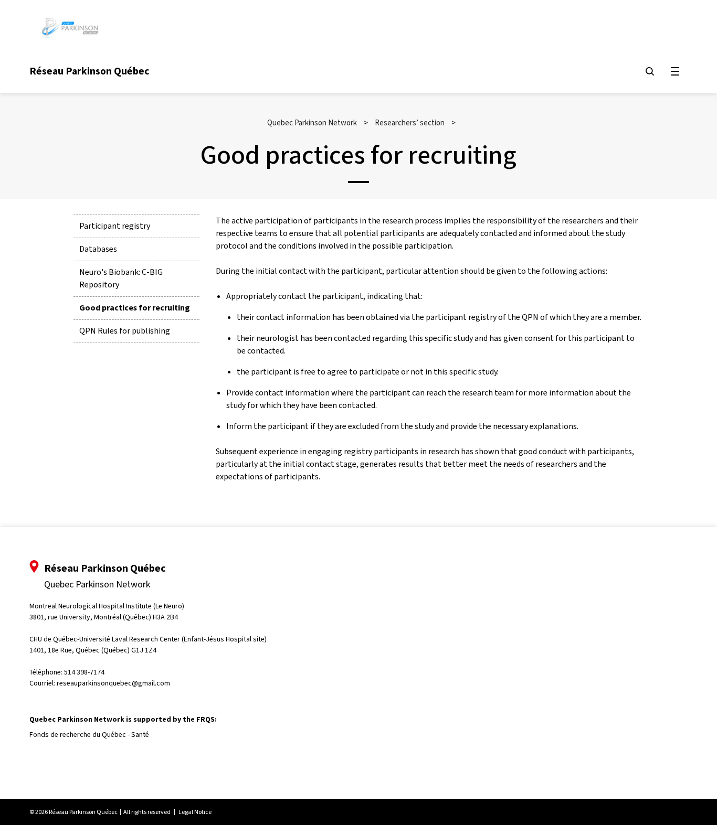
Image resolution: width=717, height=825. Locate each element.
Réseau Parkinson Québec (89, 71)
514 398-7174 (84, 672)
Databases (98, 248)
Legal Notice (195, 812)
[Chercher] (649, 71)
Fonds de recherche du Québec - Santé (89, 735)
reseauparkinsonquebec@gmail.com (113, 683)
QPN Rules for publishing (124, 330)
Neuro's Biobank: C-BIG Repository (121, 278)
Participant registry (114, 225)
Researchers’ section (410, 122)
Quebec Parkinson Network (312, 122)
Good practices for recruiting (134, 307)
